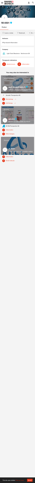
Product (4, 27)
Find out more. (20, 480)
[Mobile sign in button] (29, 2)
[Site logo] (9, 2)
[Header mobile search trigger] (33, 2)
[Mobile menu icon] (2, 2)
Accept (30, 480)
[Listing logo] (4, 18)
